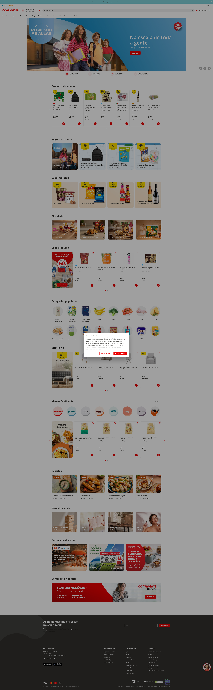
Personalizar (105, 353)
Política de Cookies (95, 349)
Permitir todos (120, 353)
